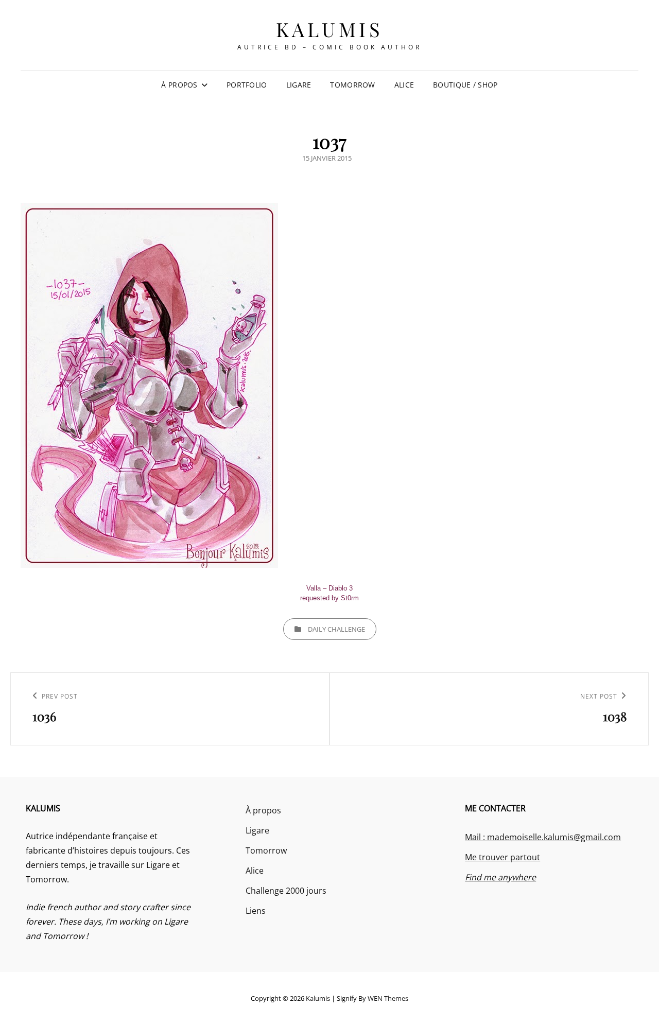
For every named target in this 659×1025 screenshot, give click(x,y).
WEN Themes (388, 998)
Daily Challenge (336, 629)
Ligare (298, 85)
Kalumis (330, 29)
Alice (404, 85)
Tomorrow (352, 85)
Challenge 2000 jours (286, 890)
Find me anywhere (500, 877)
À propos (179, 85)
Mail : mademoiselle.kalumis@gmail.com (543, 837)
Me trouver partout (502, 857)
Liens (256, 910)
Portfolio (247, 85)
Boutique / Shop (465, 85)
